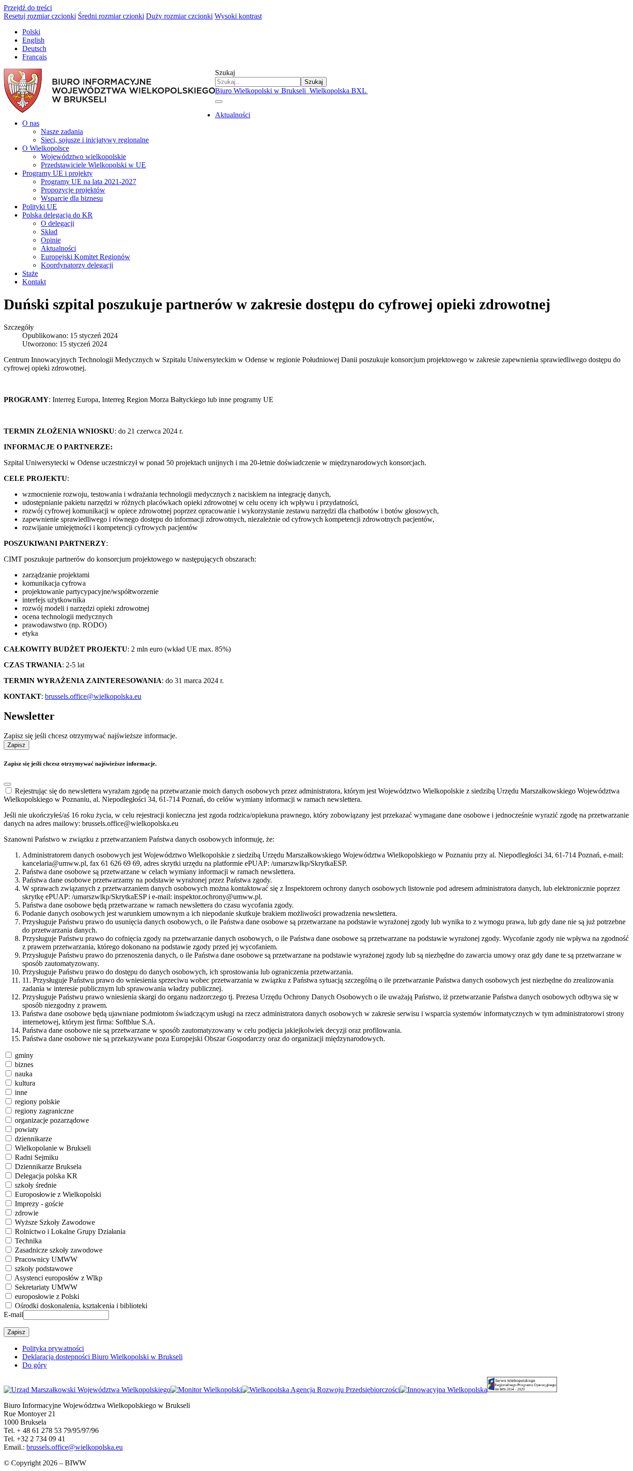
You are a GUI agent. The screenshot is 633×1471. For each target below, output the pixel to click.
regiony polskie (37, 1102)
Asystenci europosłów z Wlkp (58, 1278)
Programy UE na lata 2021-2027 (88, 181)
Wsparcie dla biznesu (72, 198)
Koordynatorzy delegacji (77, 265)
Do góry (34, 1365)
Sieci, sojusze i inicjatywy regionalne (95, 140)
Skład (49, 232)
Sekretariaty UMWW (46, 1287)
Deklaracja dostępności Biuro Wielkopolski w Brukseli (102, 1357)
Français (34, 57)
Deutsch (34, 48)
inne (21, 1092)
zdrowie (26, 1213)
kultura (25, 1083)
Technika (28, 1241)
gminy (24, 1055)
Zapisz (16, 745)
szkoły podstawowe (44, 1269)
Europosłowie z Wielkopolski (58, 1194)
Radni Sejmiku (36, 1157)
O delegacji (57, 223)
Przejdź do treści (28, 8)
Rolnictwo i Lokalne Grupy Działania (70, 1231)
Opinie (51, 240)
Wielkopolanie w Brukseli (53, 1148)
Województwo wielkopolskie (83, 156)
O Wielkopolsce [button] (45, 148)
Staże (30, 273)
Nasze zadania (62, 131)
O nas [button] (30, 123)
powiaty (26, 1129)
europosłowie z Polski (47, 1296)
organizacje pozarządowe (52, 1120)
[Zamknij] (7, 784)
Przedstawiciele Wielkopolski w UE (93, 165)
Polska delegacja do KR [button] (57, 215)
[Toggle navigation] (218, 101)
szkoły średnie (36, 1185)
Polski (31, 32)
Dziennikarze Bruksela (48, 1166)
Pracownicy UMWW (46, 1259)
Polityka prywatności (53, 1348)
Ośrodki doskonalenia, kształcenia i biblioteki (81, 1306)
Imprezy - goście (39, 1204)
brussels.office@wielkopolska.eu (93, 696)
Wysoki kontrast (238, 16)
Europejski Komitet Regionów (85, 257)
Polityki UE (39, 207)
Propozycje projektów (73, 190)
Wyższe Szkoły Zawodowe (55, 1222)
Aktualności (232, 115)
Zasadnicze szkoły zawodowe (58, 1250)
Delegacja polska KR (46, 1176)
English (33, 40)
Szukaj (225, 73)
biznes (24, 1064)
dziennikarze (33, 1139)
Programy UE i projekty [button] (57, 173)
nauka (23, 1074)
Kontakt (34, 282)
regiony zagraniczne (44, 1111)
